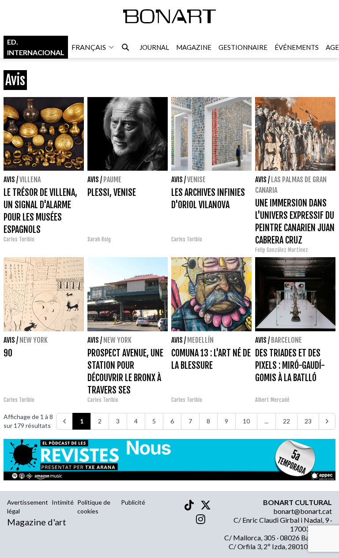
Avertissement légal (27, 506)
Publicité (133, 502)
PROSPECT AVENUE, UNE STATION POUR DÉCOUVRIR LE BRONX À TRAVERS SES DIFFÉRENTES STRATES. (125, 378)
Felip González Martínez (281, 250)
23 (308, 421)
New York (33, 340)
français (89, 47)
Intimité (63, 502)
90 (8, 353)
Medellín (200, 340)
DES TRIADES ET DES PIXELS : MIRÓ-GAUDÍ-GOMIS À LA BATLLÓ (290, 365)
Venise (196, 179)
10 (246, 421)
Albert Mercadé (272, 400)
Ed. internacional (35, 46)
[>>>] (327, 421)
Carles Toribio (20, 239)
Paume (112, 179)
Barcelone (286, 340)
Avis (9, 179)
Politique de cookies (93, 506)
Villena (30, 179)
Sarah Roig (99, 239)
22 (286, 421)
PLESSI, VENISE (111, 192)
